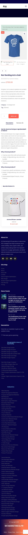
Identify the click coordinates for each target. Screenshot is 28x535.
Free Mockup (4, 282)
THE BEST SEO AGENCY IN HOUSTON (14, 524)
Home (2, 268)
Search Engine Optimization (8, 276)
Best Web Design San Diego (9, 355)
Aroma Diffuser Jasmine (14, 219)
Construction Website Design (9, 419)
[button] (24, 33)
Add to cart (14, 116)
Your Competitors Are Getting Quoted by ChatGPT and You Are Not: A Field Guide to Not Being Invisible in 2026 (17, 309)
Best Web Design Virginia (8, 357)
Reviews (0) (19, 123)
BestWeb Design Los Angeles (9, 351)
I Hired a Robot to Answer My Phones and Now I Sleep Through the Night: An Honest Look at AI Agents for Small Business (17, 299)
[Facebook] (3, 258)
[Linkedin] (15, 258)
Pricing (3, 284)
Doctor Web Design (6, 461)
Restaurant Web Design (7, 449)
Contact (3, 274)
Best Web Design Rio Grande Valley (10, 353)
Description (9, 123)
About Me (3, 272)
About (2, 270)
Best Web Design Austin (7, 347)
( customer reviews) (13, 78)
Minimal (6, 107)
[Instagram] (7, 258)
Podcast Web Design (6, 451)
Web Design (4, 278)
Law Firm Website (6, 493)
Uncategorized (11, 105)
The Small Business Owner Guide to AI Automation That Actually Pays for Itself (17, 318)
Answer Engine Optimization (8, 280)
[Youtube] (11, 258)
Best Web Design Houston (8, 349)
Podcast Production (6, 453)
